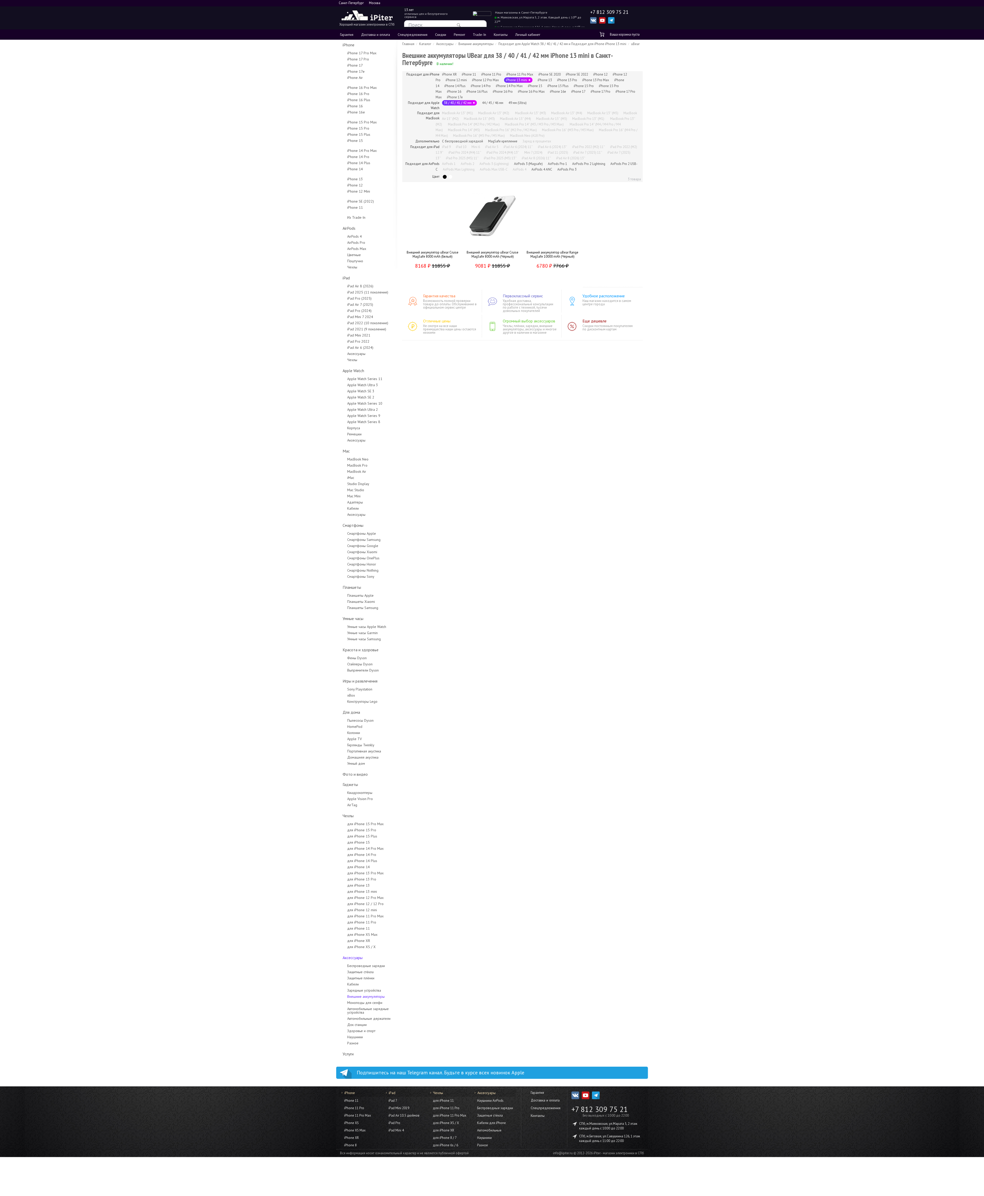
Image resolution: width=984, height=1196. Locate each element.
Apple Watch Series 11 (364, 378)
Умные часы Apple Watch (366, 626)
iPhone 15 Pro (358, 128)
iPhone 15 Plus (358, 134)
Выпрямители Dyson (363, 670)
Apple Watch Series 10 (364, 403)
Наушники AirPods (490, 1100)
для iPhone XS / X (361, 947)
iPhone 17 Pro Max (361, 53)
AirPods (349, 228)
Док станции (357, 1024)
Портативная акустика (364, 751)
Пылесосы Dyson (360, 720)
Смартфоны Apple (361, 533)
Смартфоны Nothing (362, 570)
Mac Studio (355, 490)
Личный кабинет (527, 34)
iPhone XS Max (355, 1130)
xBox (351, 695)
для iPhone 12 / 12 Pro (365, 903)
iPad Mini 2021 (358, 335)
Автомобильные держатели (369, 1018)
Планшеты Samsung (362, 607)
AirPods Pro (356, 242)
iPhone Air (355, 77)
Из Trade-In (356, 217)
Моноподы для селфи (364, 1002)
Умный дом (356, 763)
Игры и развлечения (360, 681)
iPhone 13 (355, 179)
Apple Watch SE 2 (360, 397)
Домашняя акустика (362, 757)
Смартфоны (353, 525)
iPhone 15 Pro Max (362, 122)
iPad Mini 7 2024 (360, 316)
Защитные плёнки (360, 978)
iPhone (348, 44)
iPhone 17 (355, 65)
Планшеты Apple (360, 595)
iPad (346, 277)
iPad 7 (392, 1100)
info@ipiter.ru (563, 1153)
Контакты (501, 34)
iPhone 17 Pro (358, 59)
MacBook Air (356, 471)
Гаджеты (350, 784)
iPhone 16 (355, 106)
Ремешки (354, 434)
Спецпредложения (412, 34)
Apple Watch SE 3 (360, 391)
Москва (374, 3)
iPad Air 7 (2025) (360, 304)
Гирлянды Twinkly (360, 745)
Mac (346, 451)
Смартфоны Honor (361, 564)
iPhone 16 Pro (358, 93)
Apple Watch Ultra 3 (362, 385)
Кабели (353, 508)
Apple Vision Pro (360, 798)
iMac (350, 477)
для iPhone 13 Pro (361, 879)
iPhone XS (351, 1123)
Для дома (351, 712)
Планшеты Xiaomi (361, 601)
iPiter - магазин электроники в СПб (618, 1153)
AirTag (352, 805)
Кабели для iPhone (491, 1123)
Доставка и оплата (375, 34)
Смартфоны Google (362, 545)
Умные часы (353, 618)
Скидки (440, 34)
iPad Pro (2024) (359, 310)
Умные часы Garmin (362, 633)
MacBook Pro (357, 465)
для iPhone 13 (358, 885)
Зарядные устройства (364, 990)
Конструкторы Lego (362, 701)
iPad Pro (394, 1123)
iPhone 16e (356, 112)
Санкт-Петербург (351, 3)
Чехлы (352, 267)
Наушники (355, 1037)
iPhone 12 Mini (358, 191)
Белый (450, 177)
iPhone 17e (356, 71)
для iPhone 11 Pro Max (365, 916)
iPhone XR (351, 1138)
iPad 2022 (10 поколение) (367, 323)
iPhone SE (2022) (360, 201)
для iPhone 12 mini (362, 910)
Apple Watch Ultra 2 (362, 409)
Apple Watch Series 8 (363, 421)
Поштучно (355, 261)
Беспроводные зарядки (366, 965)
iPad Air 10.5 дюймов (403, 1115)
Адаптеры (355, 502)
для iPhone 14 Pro (361, 854)
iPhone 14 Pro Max (362, 150)
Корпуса (353, 428)
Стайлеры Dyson (360, 664)
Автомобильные (489, 1130)
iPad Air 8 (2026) (360, 286)
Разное (352, 1043)
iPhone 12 (355, 185)
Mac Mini (354, 496)
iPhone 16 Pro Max (362, 87)
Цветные (354, 255)
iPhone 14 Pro (358, 156)
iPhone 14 (355, 169)
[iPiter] (367, 16)
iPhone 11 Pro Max (357, 1115)
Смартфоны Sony (360, 576)
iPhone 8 (350, 1145)
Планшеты (352, 587)
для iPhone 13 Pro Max (365, 873)
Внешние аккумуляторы (366, 996)
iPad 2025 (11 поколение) (367, 292)
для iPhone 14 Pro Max (365, 848)
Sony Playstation (359, 689)
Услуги (348, 1053)
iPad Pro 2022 (358, 341)
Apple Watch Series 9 (363, 415)
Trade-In (479, 34)
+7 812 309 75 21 (599, 1109)
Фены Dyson (357, 658)
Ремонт (459, 34)
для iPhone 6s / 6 (445, 1145)
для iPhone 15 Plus (362, 836)
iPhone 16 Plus (358, 100)
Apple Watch (353, 370)
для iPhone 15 (358, 842)
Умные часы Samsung (364, 639)
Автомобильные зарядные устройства (368, 1010)
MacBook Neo (357, 459)
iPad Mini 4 (396, 1130)
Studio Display (358, 483)
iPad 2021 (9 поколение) (366, 329)
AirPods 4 (354, 236)
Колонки (353, 732)
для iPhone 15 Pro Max (365, 824)
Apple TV (354, 739)
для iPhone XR (358, 940)
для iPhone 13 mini (362, 891)
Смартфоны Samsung (364, 539)
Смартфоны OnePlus (363, 558)
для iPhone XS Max (362, 934)
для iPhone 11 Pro (361, 922)
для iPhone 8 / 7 (445, 1138)
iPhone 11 (355, 207)
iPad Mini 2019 (398, 1108)
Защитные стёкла (360, 972)
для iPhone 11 (358, 928)
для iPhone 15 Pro (361, 830)
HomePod (354, 726)
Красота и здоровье (360, 649)
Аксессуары (356, 353)
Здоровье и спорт (361, 1031)
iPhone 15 (355, 140)
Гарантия (346, 34)
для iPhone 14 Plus (362, 860)
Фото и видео (355, 774)
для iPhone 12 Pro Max (365, 897)
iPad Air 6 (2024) (360, 347)
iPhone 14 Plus (358, 163)
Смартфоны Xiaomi (362, 552)
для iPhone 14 (358, 867)
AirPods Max (356, 248)
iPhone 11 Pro (354, 1108)
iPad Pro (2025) (359, 298)
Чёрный (445, 177)
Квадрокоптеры (359, 792)
